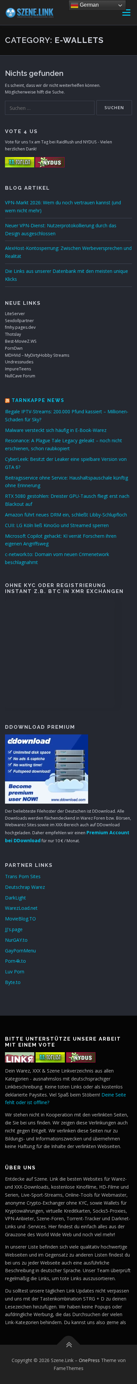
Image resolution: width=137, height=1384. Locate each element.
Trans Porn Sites (23, 876)
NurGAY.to (16, 940)
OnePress (89, 1360)
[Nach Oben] (68, 1345)
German (88, 5)
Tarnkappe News (38, 400)
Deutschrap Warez (25, 887)
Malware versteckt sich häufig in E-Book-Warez (55, 430)
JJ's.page (14, 929)
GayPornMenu (20, 950)
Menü (125, 12)
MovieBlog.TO (20, 918)
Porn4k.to (15, 961)
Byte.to (13, 982)
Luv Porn (14, 971)
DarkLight (15, 897)
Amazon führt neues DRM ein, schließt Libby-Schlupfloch (66, 514)
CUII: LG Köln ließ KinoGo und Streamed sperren (57, 525)
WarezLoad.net (21, 908)
